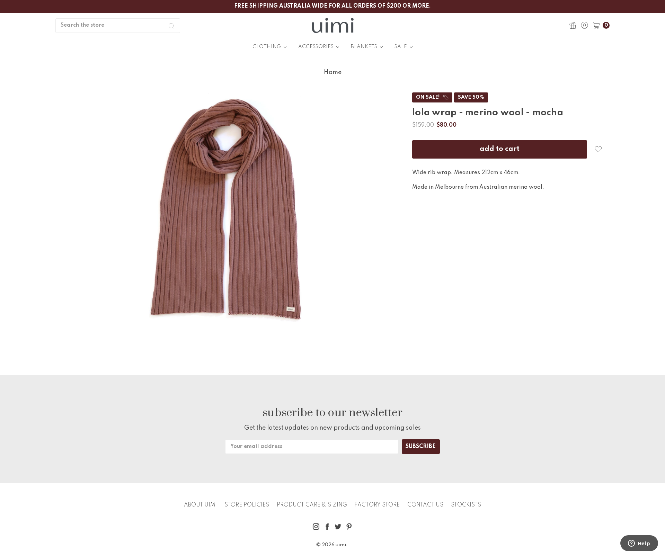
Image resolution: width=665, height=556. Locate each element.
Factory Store (377, 505)
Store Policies (246, 505)
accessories (316, 46)
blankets (364, 46)
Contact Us (425, 505)
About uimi (200, 505)
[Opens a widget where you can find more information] (639, 544)
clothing (267, 46)
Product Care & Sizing (312, 505)
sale (401, 46)
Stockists (466, 505)
